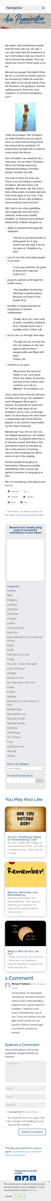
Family (10, 659)
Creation (11, 618)
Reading (11, 696)
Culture (11, 623)
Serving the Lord (16, 714)
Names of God (15, 677)
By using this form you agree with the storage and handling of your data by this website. (26, 1121)
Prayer (10, 687)
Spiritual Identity (16, 723)
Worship (11, 751)
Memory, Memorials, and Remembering (22, 893)
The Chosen (14, 737)
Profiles (11, 691)
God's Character (16, 668)
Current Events (15, 627)
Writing (11, 755)
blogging (12, 600)
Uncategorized (15, 746)
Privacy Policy (30, 1112)
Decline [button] (8, 1196)
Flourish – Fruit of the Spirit (22, 664)
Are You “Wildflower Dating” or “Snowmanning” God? (25, 838)
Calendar (12, 604)
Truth (10, 741)
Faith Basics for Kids (18, 654)
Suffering (12, 728)
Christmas (12, 614)
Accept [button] (20, 1196)
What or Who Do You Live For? (23, 952)
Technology (13, 732)
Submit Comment (32, 1132)
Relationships (14, 709)
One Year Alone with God (21, 682)
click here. (32, 1190)
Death (10, 645)
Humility (11, 673)
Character (12, 609)
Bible (10, 595)
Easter (10, 650)
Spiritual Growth (16, 718)
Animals (11, 590)
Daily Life (12, 632)
